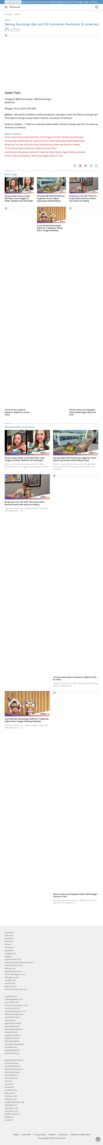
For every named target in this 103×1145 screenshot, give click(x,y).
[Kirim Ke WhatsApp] (96, 166)
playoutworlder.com (13, 971)
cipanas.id (9, 935)
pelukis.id (8, 1120)
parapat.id (9, 950)
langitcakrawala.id (12, 1035)
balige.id (8, 956)
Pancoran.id (59, 1138)
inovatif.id (9, 941)
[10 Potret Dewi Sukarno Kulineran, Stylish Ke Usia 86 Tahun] (19, 307)
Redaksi (52, 1134)
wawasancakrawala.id (14, 1044)
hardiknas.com (11, 1090)
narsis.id (8, 1081)
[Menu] (6, 7)
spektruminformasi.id (14, 1069)
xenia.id (8, 944)
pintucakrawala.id (12, 1041)
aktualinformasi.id (12, 1017)
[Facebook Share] (75, 166)
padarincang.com (12, 1114)
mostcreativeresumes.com (16, 1005)
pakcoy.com (10, 1093)
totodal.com (10, 983)
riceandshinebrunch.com (15, 1011)
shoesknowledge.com (14, 1014)
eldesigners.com (12, 977)
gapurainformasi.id (13, 1023)
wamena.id (9, 947)
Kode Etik (26, 1134)
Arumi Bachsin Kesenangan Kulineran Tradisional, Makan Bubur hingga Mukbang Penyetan (45, 152)
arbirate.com (10, 968)
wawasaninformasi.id (14, 1060)
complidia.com (11, 996)
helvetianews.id (11, 1032)
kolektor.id (9, 1117)
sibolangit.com (11, 1105)
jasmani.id (9, 932)
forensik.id (9, 1087)
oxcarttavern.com (12, 1008)
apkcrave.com (11, 986)
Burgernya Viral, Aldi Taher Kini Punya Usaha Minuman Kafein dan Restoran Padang (42, 144)
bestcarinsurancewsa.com (16, 989)
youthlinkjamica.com (14, 965)
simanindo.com (11, 1111)
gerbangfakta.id (11, 1075)
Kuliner (8, 20)
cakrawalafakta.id (12, 1050)
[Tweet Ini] (80, 166)
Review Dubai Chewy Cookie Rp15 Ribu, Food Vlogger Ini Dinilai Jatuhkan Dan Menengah (44, 137)
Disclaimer (63, 1134)
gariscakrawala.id (12, 1026)
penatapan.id (10, 953)
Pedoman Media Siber (80, 1134)
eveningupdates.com (14, 999)
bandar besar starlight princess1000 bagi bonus (25, 917)
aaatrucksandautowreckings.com (19, 962)
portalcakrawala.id (12, 1066)
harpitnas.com (11, 1096)
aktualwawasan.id (12, 1072)
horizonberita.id (11, 1063)
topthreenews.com (13, 959)
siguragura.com (11, 1108)
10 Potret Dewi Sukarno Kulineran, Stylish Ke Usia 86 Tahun (31, 148)
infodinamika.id (11, 1078)
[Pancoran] (14, 7)
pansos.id (9, 1084)
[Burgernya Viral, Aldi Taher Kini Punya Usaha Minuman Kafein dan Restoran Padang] (83, 185)
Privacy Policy (39, 1134)
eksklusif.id (9, 938)
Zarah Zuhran (15, 29)
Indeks (16, 1134)
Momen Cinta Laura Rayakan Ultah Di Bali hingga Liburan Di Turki (34, 156)
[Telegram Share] (91, 166)
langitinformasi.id (12, 1038)
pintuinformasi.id (12, 1053)
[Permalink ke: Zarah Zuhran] (7, 29)
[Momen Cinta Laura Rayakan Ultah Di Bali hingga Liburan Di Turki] (83, 307)
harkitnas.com (11, 1099)
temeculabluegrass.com (15, 974)
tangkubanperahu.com (14, 1102)
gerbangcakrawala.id (13, 1029)
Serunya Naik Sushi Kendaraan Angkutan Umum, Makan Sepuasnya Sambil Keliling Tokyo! (45, 141)
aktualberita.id (11, 1047)
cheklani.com (10, 980)
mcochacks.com (12, 1002)
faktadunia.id (10, 1020)
